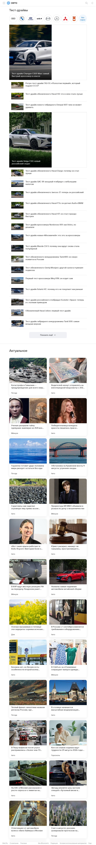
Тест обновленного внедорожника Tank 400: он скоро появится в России (51, 258)
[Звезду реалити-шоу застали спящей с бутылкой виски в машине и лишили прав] (68, 779)
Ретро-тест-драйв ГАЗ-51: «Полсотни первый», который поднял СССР (53, 84)
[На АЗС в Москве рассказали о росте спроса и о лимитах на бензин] (28, 779)
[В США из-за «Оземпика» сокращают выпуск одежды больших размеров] (68, 658)
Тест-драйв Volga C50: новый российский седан (26, 162)
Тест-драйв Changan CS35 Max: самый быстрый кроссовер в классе (30, 74)
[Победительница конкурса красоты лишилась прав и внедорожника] (68, 417)
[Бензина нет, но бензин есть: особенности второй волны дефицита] (28, 658)
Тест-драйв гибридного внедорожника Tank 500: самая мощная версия (52, 322)
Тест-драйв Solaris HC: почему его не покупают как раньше (54, 289)
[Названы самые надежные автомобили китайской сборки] (68, 578)
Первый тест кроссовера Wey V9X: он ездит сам (49, 278)
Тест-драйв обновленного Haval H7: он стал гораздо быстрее (51, 215)
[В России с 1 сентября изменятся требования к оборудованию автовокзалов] (68, 618)
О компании (14, 843)
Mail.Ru (5, 843)
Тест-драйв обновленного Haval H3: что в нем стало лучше (54, 94)
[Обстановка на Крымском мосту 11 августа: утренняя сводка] (68, 457)
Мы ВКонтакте (43, 843)
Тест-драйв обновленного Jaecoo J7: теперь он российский (55, 192)
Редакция (54, 843)
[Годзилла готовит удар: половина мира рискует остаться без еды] (28, 457)
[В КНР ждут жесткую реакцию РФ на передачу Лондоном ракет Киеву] (28, 578)
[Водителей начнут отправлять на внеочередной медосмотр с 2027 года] (68, 377)
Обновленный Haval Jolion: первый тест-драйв (48, 311)
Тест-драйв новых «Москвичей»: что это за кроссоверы (53, 235)
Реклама (23, 843)
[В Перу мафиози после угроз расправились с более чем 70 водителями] (28, 739)
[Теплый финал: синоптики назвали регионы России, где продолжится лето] (28, 699)
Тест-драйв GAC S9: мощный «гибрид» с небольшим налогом (51, 183)
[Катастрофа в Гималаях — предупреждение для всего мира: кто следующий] (28, 377)
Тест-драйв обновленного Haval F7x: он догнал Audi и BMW (54, 203)
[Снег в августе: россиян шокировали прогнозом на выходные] (68, 819)
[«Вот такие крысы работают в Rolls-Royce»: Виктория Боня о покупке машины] (28, 538)
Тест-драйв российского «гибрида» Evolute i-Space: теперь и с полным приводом (55, 301)
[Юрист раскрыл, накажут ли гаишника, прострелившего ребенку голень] (68, 538)
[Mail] (8, 3)
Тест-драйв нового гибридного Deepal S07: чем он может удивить (54, 106)
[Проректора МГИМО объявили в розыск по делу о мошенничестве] (68, 497)
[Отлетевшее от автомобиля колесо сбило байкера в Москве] (28, 819)
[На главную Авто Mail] (13, 3)
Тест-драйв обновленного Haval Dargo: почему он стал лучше (52, 172)
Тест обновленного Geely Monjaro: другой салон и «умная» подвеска (54, 269)
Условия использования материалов (73, 843)
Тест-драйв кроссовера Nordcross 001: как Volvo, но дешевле (51, 226)
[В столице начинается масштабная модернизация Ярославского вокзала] (68, 699)
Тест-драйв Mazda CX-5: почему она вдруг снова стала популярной (52, 247)
